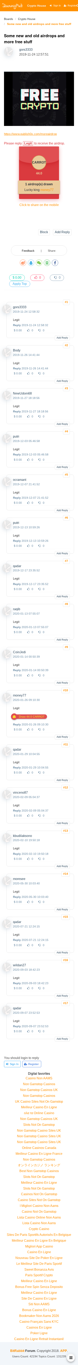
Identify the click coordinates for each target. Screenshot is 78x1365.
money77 (47, 190)
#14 (65, 873)
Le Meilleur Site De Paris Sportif (39, 1263)
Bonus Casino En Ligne (39, 1310)
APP (63, 1351)
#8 (66, 604)
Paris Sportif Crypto (39, 1275)
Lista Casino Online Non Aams (39, 1217)
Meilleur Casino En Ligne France (39, 1153)
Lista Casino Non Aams (39, 1223)
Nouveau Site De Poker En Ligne (39, 1258)
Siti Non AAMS (39, 1304)
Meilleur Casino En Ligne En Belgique (39, 1240)
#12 (65, 787)
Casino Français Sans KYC (39, 1321)
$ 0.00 (17, 277)
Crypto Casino (39, 1229)
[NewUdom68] (6, 398)
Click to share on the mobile (39, 205)
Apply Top (20, 283)
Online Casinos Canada (39, 1148)
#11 (65, 744)
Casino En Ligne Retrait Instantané (39, 1339)
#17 (65, 1003)
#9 (66, 647)
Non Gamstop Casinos (39, 1084)
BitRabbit (17, 1351)
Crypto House (26, 19)
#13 (65, 830)
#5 (66, 474)
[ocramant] (6, 485)
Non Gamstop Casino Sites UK (39, 1130)
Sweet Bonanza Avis (39, 1269)
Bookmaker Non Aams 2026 (39, 1316)
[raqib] (6, 614)
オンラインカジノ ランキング (39, 1165)
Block (44, 232)
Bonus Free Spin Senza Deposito (39, 1287)
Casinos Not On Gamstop (39, 1194)
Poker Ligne (39, 1333)
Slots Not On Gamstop (39, 1124)
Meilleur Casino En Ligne (39, 1107)
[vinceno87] (6, 797)
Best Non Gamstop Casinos (39, 1171)
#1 (66, 302)
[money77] (6, 700)
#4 (66, 431)
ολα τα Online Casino (39, 1113)
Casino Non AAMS (39, 1078)
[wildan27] (6, 970)
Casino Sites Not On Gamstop (39, 1200)
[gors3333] (6, 312)
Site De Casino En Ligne (39, 1298)
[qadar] (6, 571)
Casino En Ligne (39, 1252)
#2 (66, 345)
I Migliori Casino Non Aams (39, 1205)
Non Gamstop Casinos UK (39, 1090)
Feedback (28, 250)
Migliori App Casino (39, 1246)
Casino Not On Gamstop (39, 1211)
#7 (66, 560)
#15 (65, 917)
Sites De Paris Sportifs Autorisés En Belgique (39, 1234)
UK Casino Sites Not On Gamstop (39, 1101)
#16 (65, 960)
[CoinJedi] (6, 657)
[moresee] (6, 884)
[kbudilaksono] (6, 841)
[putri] (6, 441)
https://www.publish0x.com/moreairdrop (30, 134)
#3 (66, 388)
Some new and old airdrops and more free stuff (39, 24)
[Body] (6, 355)
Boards (8, 19)
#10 (65, 690)
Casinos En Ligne (39, 1327)
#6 (66, 517)
